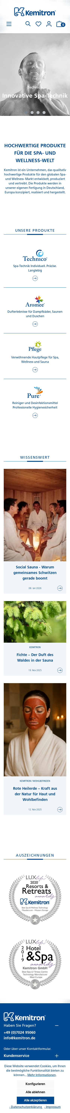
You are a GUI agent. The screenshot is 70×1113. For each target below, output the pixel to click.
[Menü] (9, 24)
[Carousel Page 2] (32, 112)
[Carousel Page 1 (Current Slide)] (26, 112)
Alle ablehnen (35, 1092)
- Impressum (52, 1107)
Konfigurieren (35, 1084)
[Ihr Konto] (49, 24)
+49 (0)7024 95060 (19, 1032)
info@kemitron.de (19, 1038)
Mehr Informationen (41, 1075)
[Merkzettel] (38, 24)
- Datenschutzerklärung (26, 1107)
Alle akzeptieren (35, 1100)
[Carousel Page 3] (38, 112)
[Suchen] (28, 24)
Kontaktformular (38, 1049)
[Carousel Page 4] (44, 112)
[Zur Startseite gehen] (35, 11)
